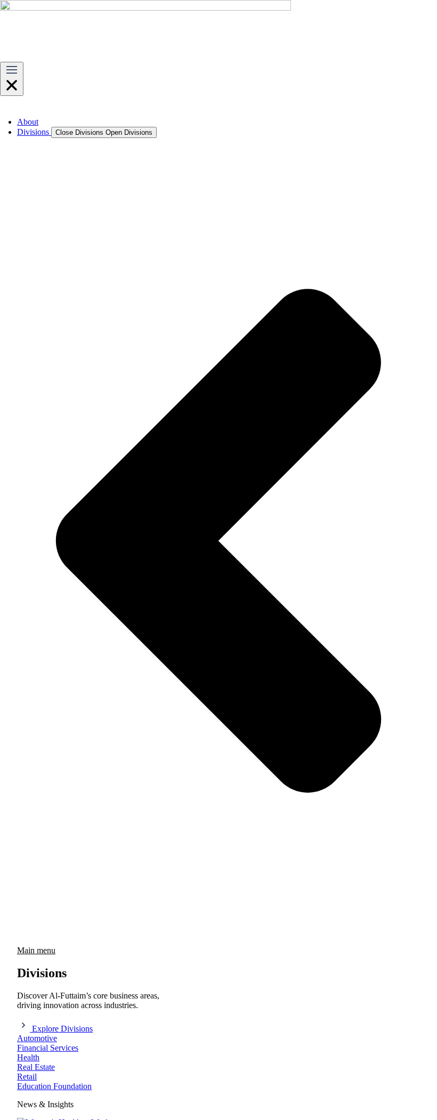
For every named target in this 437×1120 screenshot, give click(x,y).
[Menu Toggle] (11, 79)
